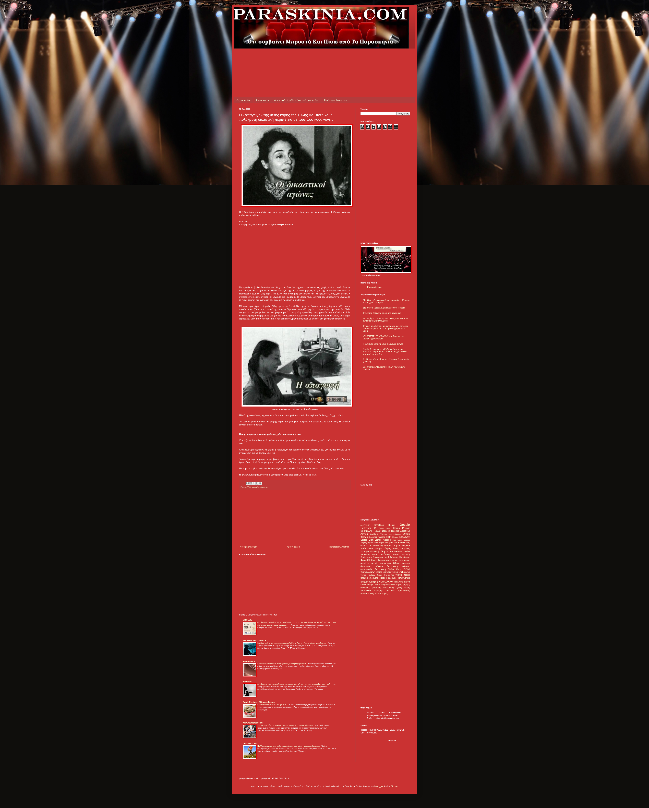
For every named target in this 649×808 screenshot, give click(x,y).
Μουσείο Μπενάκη (401, 554)
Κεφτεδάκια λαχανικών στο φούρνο (272, 705)
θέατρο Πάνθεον (367, 575)
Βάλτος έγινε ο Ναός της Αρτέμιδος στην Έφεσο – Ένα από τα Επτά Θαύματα (385, 319)
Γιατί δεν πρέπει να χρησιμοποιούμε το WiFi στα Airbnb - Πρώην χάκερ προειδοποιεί (292, 643)
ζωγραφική (380, 569)
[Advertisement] (300, 56)
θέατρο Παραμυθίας (385, 575)
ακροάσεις (404, 560)
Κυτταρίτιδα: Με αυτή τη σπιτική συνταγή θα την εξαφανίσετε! (282, 664)
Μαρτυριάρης (249, 661)
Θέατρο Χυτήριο (392, 545)
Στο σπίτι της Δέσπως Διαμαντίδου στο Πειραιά (384, 308)
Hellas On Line (250, 743)
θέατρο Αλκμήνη (367, 572)
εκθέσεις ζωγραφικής (387, 566)
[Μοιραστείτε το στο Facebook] (257, 483)
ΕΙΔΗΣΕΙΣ (247, 620)
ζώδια (391, 569)
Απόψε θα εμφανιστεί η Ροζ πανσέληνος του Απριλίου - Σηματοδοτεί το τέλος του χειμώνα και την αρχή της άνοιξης (385, 351)
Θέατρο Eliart (366, 540)
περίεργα (378, 590)
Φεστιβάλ (365, 560)
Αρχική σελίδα (243, 100)
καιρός (383, 577)
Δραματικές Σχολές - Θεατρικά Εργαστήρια (296, 100)
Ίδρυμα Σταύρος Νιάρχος (386, 531)
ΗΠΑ (388, 537)
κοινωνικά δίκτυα (402, 582)
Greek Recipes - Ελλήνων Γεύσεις (259, 702)
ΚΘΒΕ (370, 548)
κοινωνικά (386, 581)
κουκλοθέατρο (367, 585)
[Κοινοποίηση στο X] (254, 483)
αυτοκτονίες (385, 563)
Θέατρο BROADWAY (401, 537)
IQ (375, 528)
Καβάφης (378, 549)
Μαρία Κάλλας (396, 551)
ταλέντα (378, 593)
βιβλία (396, 563)
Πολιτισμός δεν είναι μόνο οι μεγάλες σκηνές (383, 344)
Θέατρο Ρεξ (378, 546)
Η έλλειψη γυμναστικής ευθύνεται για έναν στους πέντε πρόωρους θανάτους (288, 746)
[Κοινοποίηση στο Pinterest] (260, 483)
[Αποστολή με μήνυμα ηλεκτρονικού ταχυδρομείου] (247, 483)
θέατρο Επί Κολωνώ (400, 572)
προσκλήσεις (404, 590)
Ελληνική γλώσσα (377, 537)
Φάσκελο (247, 682)
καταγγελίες (404, 577)
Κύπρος (387, 548)
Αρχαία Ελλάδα (369, 533)
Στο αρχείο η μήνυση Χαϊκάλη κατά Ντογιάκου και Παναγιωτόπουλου (285, 725)
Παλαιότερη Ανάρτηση (339, 547)
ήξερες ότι (264, 487)
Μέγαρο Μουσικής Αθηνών (374, 551)
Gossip (405, 524)
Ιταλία (363, 548)
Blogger (394, 786)
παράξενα (365, 590)
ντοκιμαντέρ (388, 588)
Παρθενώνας (366, 557)
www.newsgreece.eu (252, 723)
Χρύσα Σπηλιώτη (379, 560)
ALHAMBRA (365, 525)
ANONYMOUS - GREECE (255, 640)
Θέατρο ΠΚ (365, 545)
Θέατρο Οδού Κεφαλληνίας (397, 542)
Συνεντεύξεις (262, 100)
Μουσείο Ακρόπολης (381, 554)
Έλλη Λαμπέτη (253, 487)
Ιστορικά (405, 545)
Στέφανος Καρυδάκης (400, 557)
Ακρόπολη (405, 531)
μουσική (376, 587)
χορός (385, 593)
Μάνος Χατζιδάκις (401, 548)
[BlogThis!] (250, 483)
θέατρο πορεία (402, 575)
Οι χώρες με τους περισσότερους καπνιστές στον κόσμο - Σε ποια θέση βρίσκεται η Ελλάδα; (295, 684)
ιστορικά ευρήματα (369, 578)
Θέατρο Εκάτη (396, 540)
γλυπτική (406, 563)
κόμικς (399, 585)
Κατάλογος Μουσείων (335, 100)
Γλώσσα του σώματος (390, 534)
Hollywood (365, 528)
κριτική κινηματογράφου (385, 585)
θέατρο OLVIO (403, 569)
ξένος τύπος (403, 588)
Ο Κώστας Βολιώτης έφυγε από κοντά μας (382, 313)
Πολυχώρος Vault (381, 557)
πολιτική (390, 590)
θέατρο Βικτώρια (383, 572)
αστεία (374, 563)
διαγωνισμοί (365, 566)
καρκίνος (392, 578)
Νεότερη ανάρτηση (248, 547)
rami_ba (379, 786)
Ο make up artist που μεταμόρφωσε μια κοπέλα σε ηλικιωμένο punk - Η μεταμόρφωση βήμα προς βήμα (385, 328)
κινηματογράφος (369, 581)
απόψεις (364, 563)
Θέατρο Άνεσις (382, 540)
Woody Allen (384, 528)
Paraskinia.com (374, 287)
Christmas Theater (384, 525)
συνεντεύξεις (367, 593)
